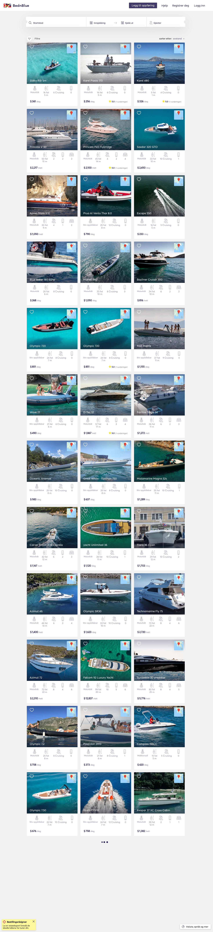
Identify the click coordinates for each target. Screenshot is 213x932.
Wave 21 (35, 412)
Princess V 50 (38, 147)
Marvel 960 (90, 279)
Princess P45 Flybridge (97, 147)
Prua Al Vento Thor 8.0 (97, 213)
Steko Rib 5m (38, 80)
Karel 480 (143, 80)
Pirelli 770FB (91, 810)
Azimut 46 (36, 611)
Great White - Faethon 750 (100, 478)
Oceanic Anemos (40, 478)
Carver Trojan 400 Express (46, 545)
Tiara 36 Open (146, 545)
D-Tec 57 (88, 412)
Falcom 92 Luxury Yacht (98, 677)
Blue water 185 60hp (42, 279)
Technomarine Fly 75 (150, 611)
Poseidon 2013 (92, 744)
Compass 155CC (147, 744)
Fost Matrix (144, 346)
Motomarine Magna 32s (152, 478)
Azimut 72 (36, 677)
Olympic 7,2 (37, 744)
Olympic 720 (38, 346)
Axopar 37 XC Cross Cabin (153, 810)
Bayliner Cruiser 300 (150, 279)
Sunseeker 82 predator (151, 677)
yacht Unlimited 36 (95, 545)
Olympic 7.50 (38, 810)
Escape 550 (144, 213)
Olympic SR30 (92, 611)
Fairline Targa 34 (147, 412)
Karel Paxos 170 (93, 80)
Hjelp (164, 5)
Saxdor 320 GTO (147, 147)
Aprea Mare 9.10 (40, 213)
